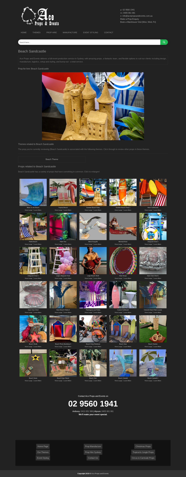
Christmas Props (143, 446)
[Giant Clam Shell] (33, 308)
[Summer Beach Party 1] (123, 205)
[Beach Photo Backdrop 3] (63, 342)
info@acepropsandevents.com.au (138, 16)
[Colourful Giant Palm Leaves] (153, 308)
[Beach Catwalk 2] (153, 376)
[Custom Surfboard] (123, 308)
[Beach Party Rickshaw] (93, 342)
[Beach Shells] (33, 342)
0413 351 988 (87, 411)
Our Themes (43, 452)
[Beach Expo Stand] (63, 376)
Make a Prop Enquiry (129, 19)
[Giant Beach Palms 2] (63, 308)
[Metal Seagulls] (93, 239)
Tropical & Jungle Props (143, 452)
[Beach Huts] (123, 342)
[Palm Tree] (63, 239)
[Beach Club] (93, 376)
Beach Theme (52, 159)
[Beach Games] (153, 342)
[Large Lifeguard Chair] (63, 273)
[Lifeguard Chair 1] (33, 273)
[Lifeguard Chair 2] (153, 239)
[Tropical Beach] (63, 205)
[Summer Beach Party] (93, 205)
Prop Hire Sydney (93, 452)
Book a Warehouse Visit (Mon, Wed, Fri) (138, 22)
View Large (28, 210)
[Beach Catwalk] (123, 376)
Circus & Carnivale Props (143, 458)
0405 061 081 (129, 13)
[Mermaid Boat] (123, 239)
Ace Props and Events (100, 474)
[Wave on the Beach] (33, 205)
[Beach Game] (33, 376)
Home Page (43, 446)
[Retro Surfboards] (153, 205)
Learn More (37, 210)
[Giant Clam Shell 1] (153, 273)
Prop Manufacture (93, 446)
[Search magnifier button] (164, 42)
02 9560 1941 (129, 10)
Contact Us (93, 458)
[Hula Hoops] (123, 273)
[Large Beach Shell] (93, 273)
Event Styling (43, 458)
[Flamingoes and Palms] (93, 308)
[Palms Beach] (33, 239)
